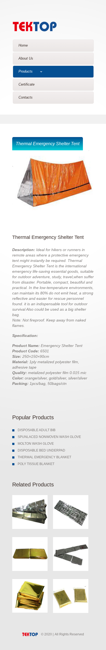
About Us (25, 58)
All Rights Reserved (69, 634)
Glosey (44, 25)
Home (23, 45)
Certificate (26, 84)
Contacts (25, 97)
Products (25, 71)
